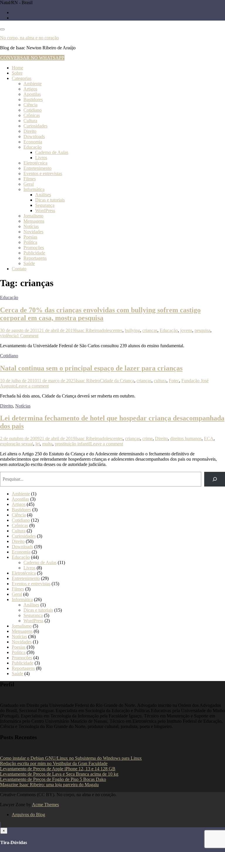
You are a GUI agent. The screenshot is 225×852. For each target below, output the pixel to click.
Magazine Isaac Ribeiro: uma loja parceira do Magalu (49, 784)
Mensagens (33, 221)
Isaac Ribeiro (87, 330)
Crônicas (31, 115)
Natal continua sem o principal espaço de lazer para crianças (91, 368)
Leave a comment (32, 385)
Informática (34, 189)
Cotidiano (32, 110)
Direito (29, 131)
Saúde (29, 263)
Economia (32, 141)
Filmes (29, 178)
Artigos (30, 88)
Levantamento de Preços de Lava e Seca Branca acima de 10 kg (59, 774)
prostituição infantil (72, 443)
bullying (132, 330)
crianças (149, 330)
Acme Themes (45, 804)
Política (30, 242)
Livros (41, 157)
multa (47, 443)
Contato (19, 268)
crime (147, 438)
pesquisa (202, 330)
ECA (209, 438)
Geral (28, 184)
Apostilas (32, 94)
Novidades (33, 231)
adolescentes (110, 330)
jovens (186, 330)
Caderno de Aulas (51, 152)
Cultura (30, 120)
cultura (160, 380)
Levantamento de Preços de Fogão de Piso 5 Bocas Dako (53, 779)
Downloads (34, 136)
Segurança (44, 205)
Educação (32, 147)
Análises (43, 194)
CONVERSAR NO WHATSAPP (32, 57)
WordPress (45, 210)
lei (37, 443)
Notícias (31, 226)
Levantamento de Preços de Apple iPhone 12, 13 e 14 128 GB (57, 768)
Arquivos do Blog (28, 814)
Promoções (33, 247)
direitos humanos (186, 438)
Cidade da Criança (117, 380)
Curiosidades (35, 125)
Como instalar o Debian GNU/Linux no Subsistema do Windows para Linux (71, 758)
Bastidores (33, 99)
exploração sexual (16, 443)
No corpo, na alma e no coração (29, 37)
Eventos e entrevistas (42, 173)
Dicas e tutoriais (50, 199)
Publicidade (34, 252)
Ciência (30, 104)
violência (8, 335)
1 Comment (27, 335)
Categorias (21, 78)
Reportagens (35, 258)
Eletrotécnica (35, 162)
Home (17, 67)
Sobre (17, 73)
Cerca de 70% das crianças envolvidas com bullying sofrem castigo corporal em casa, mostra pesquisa (100, 314)
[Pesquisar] (214, 479)
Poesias (30, 236)
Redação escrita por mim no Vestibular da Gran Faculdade (54, 763)
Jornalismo (33, 215)
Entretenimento (37, 168)
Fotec (174, 380)
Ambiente (32, 83)
